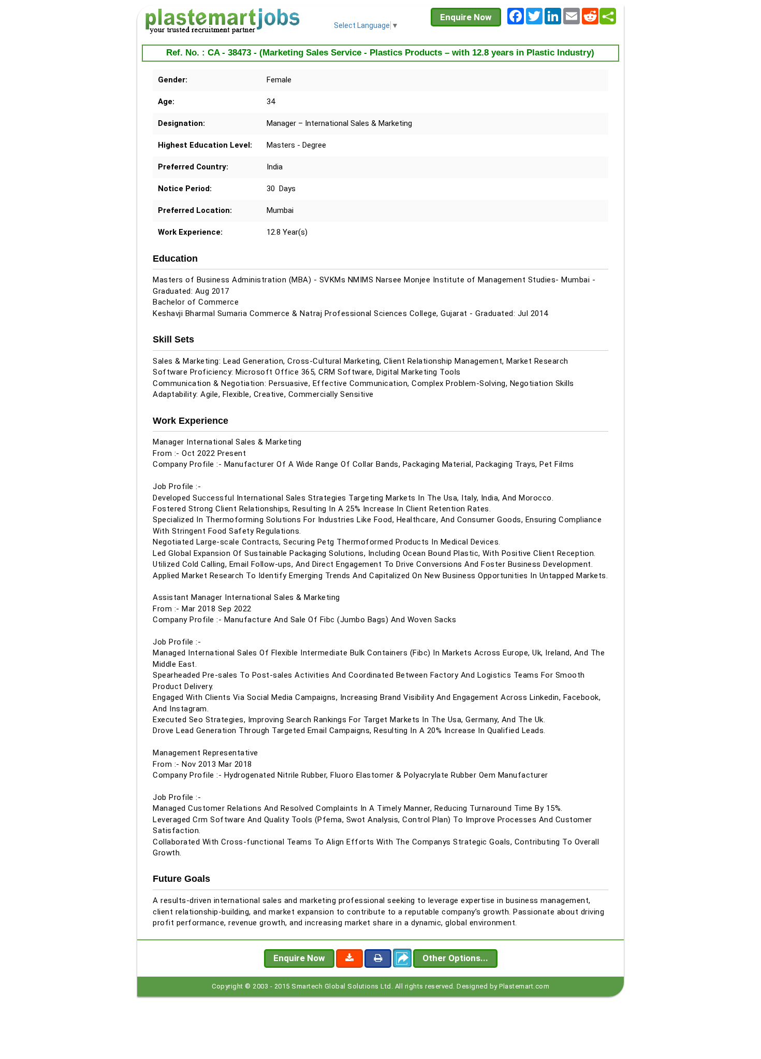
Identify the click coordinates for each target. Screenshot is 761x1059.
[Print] (377, 958)
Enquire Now (466, 17)
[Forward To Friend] (402, 958)
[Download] (349, 958)
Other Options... (455, 958)
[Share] (607, 16)
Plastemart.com (524, 986)
